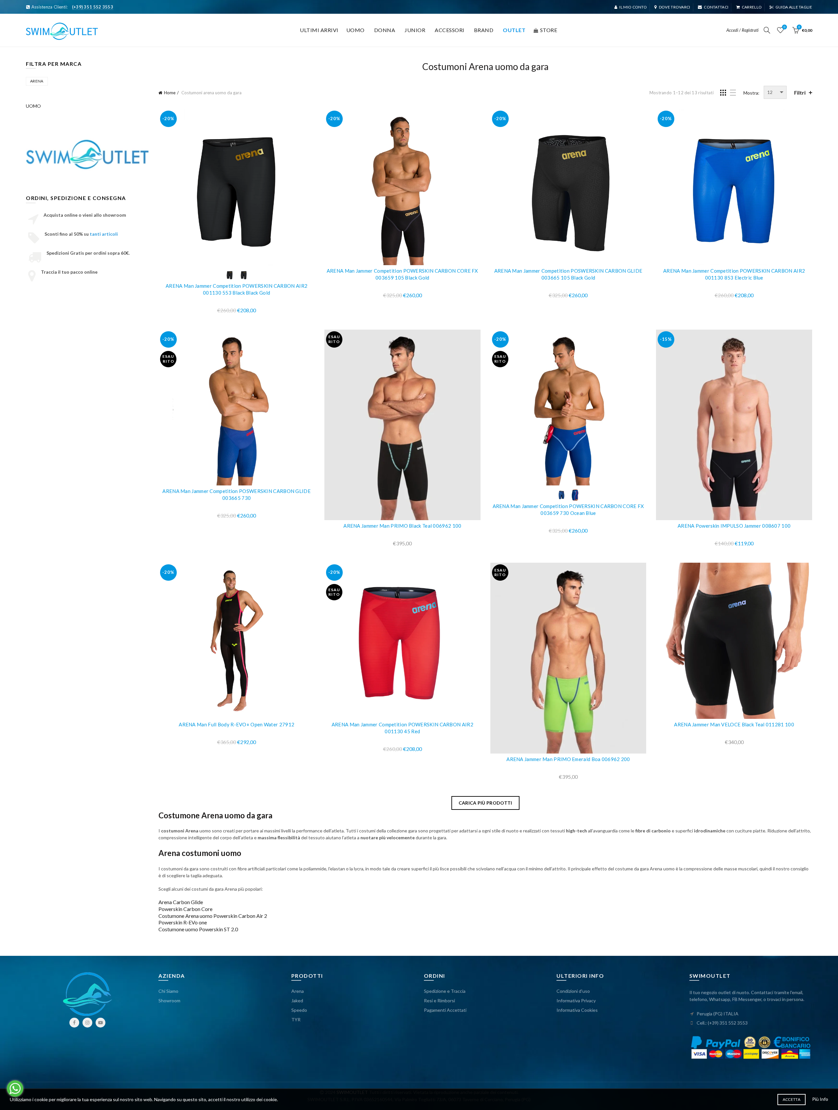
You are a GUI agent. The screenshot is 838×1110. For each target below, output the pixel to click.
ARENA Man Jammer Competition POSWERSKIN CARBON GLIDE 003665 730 (236, 494)
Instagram (87, 1023)
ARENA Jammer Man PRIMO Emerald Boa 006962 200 (568, 759)
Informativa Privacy (576, 1000)
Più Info (820, 1099)
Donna (384, 30)
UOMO (33, 106)
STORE (548, 30)
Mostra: (751, 93)
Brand (484, 30)
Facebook (74, 1023)
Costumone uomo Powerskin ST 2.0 (198, 929)
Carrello (752, 7)
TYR (296, 1019)
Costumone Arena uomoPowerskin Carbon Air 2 (212, 916)
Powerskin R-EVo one (182, 922)
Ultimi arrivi (319, 30)
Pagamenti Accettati (445, 1010)
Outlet (514, 30)
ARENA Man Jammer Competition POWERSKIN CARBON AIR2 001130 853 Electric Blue (734, 274)
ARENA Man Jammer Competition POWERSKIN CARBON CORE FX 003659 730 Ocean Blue (568, 509)
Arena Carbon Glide (180, 902)
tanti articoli (104, 234)
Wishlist (784, 27)
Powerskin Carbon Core (185, 909)
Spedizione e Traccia (444, 991)
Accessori (450, 30)
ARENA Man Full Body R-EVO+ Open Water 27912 (236, 724)
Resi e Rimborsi (439, 1000)
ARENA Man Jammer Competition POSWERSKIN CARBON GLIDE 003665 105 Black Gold (568, 274)
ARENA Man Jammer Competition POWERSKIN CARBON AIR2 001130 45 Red (402, 727)
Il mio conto (633, 7)
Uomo (355, 30)
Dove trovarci (674, 7)
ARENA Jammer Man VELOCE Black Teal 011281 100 (734, 724)
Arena (297, 991)
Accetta (791, 1099)
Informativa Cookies (577, 1010)
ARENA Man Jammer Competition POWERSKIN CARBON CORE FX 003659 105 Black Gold (402, 274)
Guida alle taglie (793, 7)
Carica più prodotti (485, 803)
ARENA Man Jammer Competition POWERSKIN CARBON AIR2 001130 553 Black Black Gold (236, 289)
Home (169, 92)
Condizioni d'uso (573, 991)
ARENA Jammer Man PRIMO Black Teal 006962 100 (402, 526)
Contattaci (716, 7)
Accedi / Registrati (742, 30)
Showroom (169, 1000)
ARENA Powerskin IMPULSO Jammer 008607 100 (734, 526)
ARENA (37, 81)
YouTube (100, 1023)
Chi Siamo (168, 991)
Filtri (800, 92)
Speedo (299, 1010)
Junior (415, 30)
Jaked (297, 1000)
